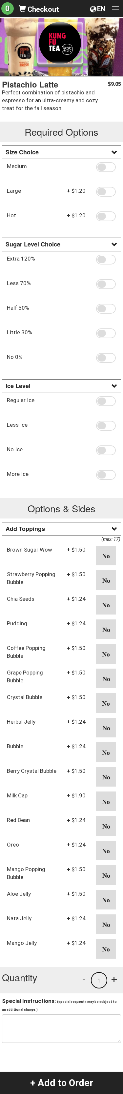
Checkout (42, 9)
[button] (106, 167)
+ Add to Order (61, 1082)
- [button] (84, 979)
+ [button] (114, 979)
